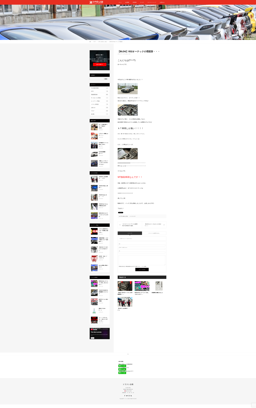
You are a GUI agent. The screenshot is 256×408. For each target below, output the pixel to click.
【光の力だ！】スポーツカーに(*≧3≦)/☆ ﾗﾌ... (103, 248)
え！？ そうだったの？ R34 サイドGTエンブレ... (103, 319)
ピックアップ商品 (99, 101)
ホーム (120, 2)
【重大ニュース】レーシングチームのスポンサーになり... (103, 162)
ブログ (99, 111)
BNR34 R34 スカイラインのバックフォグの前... (103, 214)
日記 (129, 54)
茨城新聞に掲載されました (157, 292)
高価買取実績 (99, 94)
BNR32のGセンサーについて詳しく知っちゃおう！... (103, 282)
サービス (142, 2)
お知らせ (126, 54)
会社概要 (127, 2)
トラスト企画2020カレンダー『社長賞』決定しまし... (103, 230)
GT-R (124, 54)
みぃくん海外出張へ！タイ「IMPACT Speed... (103, 126)
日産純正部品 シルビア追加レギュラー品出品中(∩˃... (103, 239)
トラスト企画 (128, 384)
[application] (100, 333)
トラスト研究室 (99, 104)
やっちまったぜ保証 (99, 98)
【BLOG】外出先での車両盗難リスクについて (103, 292)
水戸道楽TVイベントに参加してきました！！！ (103, 144)
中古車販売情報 (99, 88)
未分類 (99, 114)
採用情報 (134, 2)
